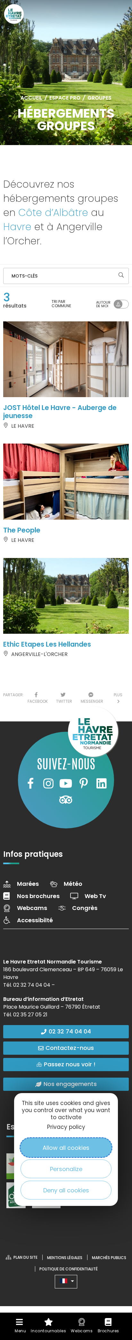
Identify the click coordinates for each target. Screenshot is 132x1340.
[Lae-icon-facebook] (30, 784)
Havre (17, 227)
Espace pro (64, 98)
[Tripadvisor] (66, 800)
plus (118, 698)
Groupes (99, 98)
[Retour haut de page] (114, 1277)
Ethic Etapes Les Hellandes (47, 644)
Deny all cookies (66, 1190)
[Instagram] (48, 784)
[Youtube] (66, 784)
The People (21, 530)
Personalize (66, 1169)
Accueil (31, 98)
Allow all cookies (66, 1148)
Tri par (61, 303)
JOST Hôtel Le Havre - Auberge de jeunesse (60, 411)
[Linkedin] (102, 784)
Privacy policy (66, 1127)
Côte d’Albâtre (53, 213)
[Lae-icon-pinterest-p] (84, 784)
